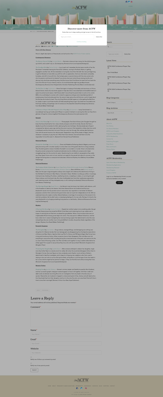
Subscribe (99, 37)
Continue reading (81, 41)
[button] (8, 9)
